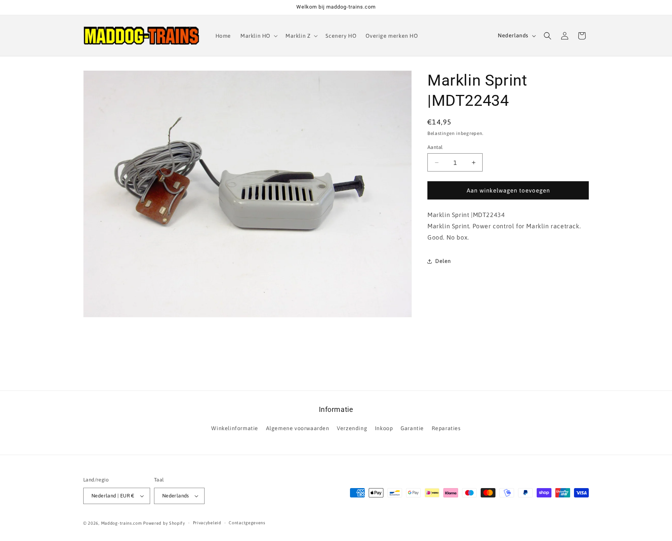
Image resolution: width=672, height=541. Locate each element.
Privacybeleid (207, 522)
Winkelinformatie (234, 428)
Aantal (435, 147)
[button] (258, 36)
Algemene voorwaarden (297, 428)
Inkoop (384, 428)
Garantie (412, 428)
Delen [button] (443, 261)
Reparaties (446, 428)
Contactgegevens (247, 522)
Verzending (352, 428)
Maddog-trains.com (121, 523)
